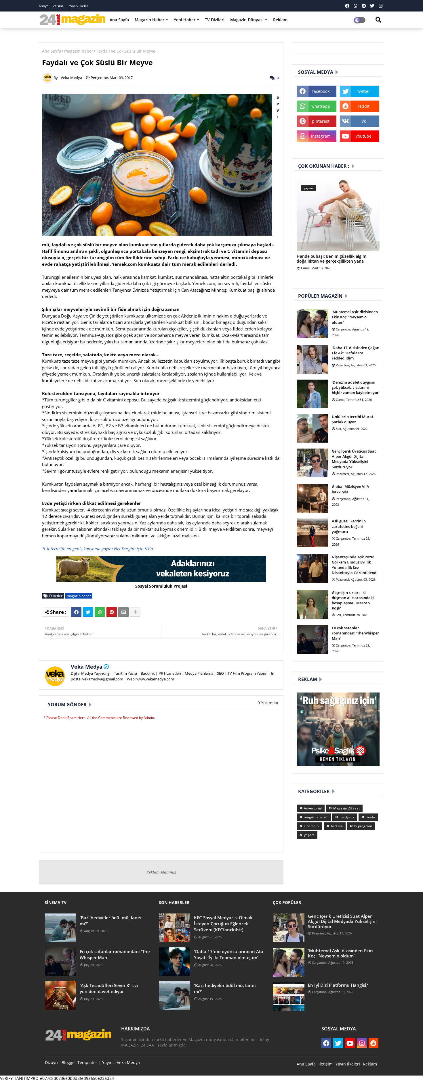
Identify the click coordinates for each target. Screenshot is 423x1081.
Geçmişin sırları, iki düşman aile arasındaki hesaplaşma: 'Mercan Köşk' (353, 600)
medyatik (347, 817)
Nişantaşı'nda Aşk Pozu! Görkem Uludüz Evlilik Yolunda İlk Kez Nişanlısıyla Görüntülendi (355, 564)
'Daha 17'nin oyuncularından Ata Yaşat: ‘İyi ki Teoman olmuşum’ (228, 954)
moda (370, 817)
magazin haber (78, 51)
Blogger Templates (80, 1062)
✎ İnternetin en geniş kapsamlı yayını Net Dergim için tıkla (97, 548)
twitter (363, 91)
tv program (363, 826)
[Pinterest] (111, 612)
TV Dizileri (214, 19)
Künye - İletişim (51, 5)
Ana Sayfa (119, 19)
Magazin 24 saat (346, 808)
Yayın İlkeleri (79, 5)
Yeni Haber (184, 19)
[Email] (123, 612)
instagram (321, 136)
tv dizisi (337, 826)
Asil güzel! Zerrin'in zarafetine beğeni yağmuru (349, 526)
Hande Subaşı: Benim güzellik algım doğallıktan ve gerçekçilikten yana (331, 259)
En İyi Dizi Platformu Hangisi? (338, 985)
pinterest (320, 121)
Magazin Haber (149, 19)
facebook (320, 91)
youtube (363, 136)
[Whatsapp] (100, 612)
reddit (363, 106)
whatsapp (320, 106)
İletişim (326, 1064)
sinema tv (311, 826)
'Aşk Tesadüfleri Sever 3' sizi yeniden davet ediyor (109, 988)
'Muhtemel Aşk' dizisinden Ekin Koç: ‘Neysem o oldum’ (355, 317)
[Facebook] (76, 612)
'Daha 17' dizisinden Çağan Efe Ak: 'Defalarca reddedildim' (355, 353)
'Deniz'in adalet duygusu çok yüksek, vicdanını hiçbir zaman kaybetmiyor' (356, 387)
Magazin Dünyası (247, 19)
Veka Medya (86, 666)
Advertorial (313, 808)
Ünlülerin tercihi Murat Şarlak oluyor (352, 419)
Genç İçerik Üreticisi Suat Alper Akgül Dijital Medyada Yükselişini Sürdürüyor (354, 459)
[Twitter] (88, 612)
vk (364, 121)
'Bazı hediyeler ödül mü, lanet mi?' (111, 920)
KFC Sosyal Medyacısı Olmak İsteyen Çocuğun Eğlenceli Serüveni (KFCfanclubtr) (223, 923)
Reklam (280, 19)
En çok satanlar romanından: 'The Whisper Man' (355, 633)
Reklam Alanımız (161, 872)
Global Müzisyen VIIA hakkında (350, 489)
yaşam (309, 834)
